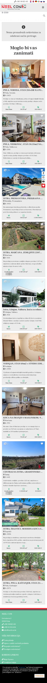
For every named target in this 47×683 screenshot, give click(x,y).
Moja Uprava (8, 659)
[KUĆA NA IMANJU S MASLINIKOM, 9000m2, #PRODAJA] (23, 401)
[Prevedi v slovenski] (44, 1)
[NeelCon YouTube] (43, 181)
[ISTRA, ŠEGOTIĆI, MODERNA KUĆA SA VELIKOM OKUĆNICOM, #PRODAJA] (23, 512)
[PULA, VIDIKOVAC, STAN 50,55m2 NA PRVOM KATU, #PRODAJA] (23, 128)
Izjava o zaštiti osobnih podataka (16, 643)
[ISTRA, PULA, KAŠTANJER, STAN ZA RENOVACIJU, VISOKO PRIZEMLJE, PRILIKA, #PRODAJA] (23, 566)
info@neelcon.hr (9, 630)
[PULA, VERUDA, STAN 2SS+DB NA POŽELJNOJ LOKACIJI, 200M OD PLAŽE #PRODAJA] (23, 74)
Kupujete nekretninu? (12, 646)
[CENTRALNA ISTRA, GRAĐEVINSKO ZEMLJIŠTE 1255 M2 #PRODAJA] (23, 455)
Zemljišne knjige (10, 662)
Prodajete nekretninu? (12, 649)
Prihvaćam (39, 676)
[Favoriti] (43, 186)
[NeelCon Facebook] (43, 173)
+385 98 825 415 (22, 1)
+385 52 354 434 (9, 627)
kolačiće (22, 667)
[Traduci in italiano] (39, 1)
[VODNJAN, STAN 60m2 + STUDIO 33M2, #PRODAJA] (23, 347)
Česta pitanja (8, 640)
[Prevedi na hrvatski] (31, 1)
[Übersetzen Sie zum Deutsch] (36, 1)
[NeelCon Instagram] (43, 177)
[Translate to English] (33, 1)
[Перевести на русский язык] (41, 1)
